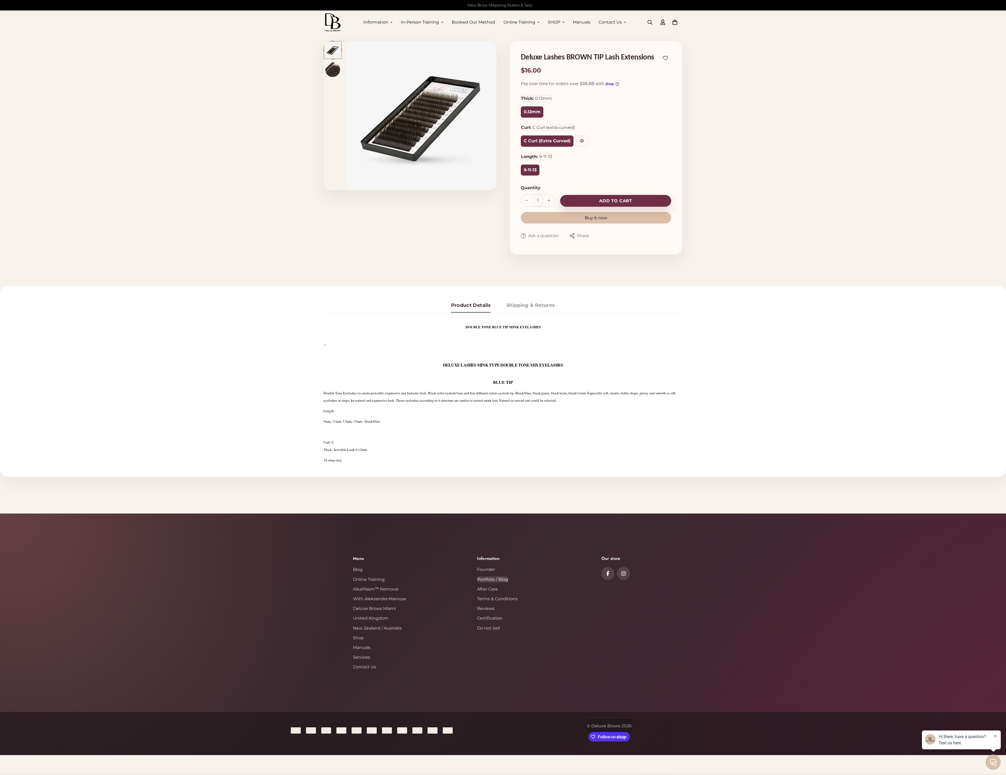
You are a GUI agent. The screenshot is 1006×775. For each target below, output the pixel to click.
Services (361, 657)
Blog (358, 569)
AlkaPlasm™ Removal (375, 589)
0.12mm (532, 111)
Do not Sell (488, 628)
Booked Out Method (473, 22)
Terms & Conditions (497, 598)
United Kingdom (370, 618)
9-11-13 (530, 169)
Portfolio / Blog (492, 579)
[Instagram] (623, 573)
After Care (487, 589)
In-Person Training (420, 22)
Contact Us (610, 22)
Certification (490, 618)
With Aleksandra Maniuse (379, 598)
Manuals (581, 22)
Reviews (486, 608)
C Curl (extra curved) (547, 140)
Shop (358, 637)
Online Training (519, 22)
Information (375, 22)
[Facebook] (608, 573)
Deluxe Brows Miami (374, 608)
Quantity (530, 187)
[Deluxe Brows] (333, 22)
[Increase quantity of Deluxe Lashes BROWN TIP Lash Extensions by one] (549, 200)
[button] (675, 22)
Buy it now (596, 217)
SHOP (554, 22)
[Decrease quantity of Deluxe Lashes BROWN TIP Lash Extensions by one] (527, 200)
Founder (486, 569)
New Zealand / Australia (377, 628)
